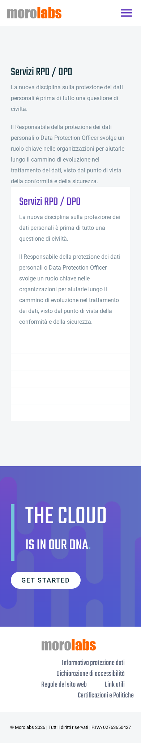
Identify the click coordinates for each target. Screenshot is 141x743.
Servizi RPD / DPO (50, 202)
